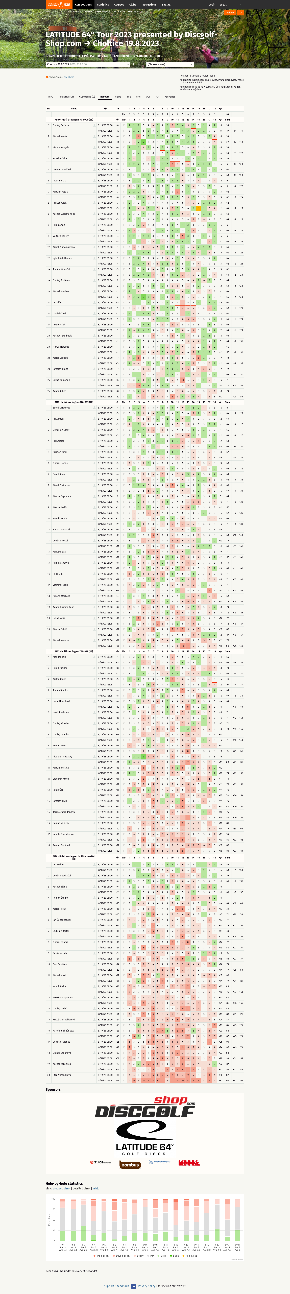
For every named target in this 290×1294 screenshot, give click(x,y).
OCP (148, 96)
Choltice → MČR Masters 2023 (88, 56)
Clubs (132, 4)
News (118, 96)
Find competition (62, 12)
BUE (129, 96)
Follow (230, 12)
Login (212, 4)
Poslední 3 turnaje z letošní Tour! (197, 75)
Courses (119, 4)
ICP (157, 96)
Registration (66, 96)
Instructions (149, 4)
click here (69, 77)
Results (105, 96)
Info (51, 96)
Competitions (83, 4)
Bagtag (166, 4)
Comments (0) (87, 96)
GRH (138, 96)
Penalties (169, 96)
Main (48, 12)
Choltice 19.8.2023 (126, 43)
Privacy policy (146, 1286)
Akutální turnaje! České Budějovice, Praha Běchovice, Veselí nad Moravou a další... (212, 81)
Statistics (103, 4)
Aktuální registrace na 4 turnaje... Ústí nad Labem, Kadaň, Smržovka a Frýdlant (210, 88)
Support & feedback (116, 1286)
